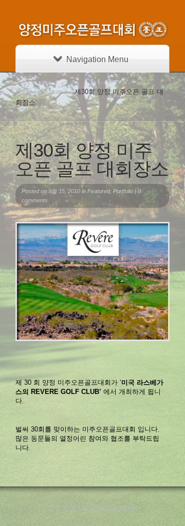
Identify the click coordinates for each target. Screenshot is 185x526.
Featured (54, 92)
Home (24, 92)
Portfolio (123, 191)
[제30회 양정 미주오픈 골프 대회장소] (92, 281)
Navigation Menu (97, 59)
